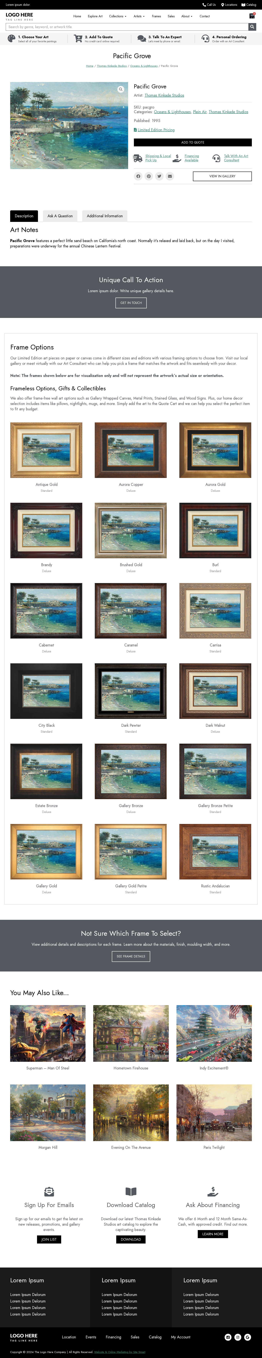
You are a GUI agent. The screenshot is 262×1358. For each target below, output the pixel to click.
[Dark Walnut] (215, 691)
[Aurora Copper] (131, 450)
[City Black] (46, 691)
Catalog (155, 1337)
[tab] (24, 216)
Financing (113, 1337)
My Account (180, 1337)
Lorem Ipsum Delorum (28, 1294)
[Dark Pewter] (131, 691)
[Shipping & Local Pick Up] (138, 158)
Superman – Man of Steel (47, 1068)
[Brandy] (46, 530)
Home (77, 16)
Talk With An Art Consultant (236, 158)
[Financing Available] (177, 158)
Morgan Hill (48, 1147)
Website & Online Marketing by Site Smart (119, 1352)
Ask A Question (60, 216)
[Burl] (215, 530)
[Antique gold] (46, 450)
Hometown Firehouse (131, 1068)
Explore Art (95, 16)
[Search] (252, 27)
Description (24, 216)
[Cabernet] (46, 610)
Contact (205, 16)
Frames (156, 16)
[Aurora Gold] (215, 450)
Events (91, 1337)
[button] (120, 89)
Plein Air (199, 112)
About (185, 16)
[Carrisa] (215, 610)
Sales (171, 16)
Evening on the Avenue (131, 1147)
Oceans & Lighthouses (144, 66)
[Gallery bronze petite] (215, 771)
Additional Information (105, 216)
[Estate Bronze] (46, 771)
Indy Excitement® (214, 1068)
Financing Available (192, 158)
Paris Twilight (214, 1147)
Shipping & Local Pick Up (158, 158)
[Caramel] (131, 610)
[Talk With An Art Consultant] (216, 158)
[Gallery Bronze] (131, 771)
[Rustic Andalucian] (215, 851)
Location (69, 1337)
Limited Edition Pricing (156, 130)
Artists (138, 16)
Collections (116, 16)
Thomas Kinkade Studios (112, 66)
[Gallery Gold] (46, 851)
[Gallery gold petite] (131, 851)
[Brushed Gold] (131, 530)
